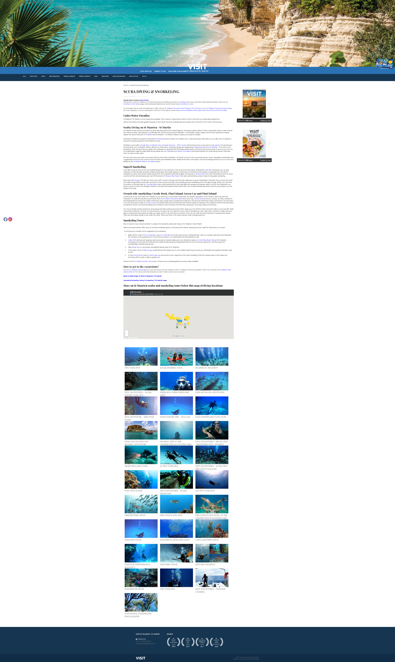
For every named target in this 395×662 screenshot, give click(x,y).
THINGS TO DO (160, 71)
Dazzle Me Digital (253, 659)
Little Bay (208, 170)
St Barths (149, 135)
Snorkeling (159, 139)
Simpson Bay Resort (172, 176)
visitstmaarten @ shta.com (145, 644)
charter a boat (151, 203)
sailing (183, 102)
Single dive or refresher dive (151, 145)
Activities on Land (186, 104)
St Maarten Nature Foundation (144, 161)
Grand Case (153, 255)
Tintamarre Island (176, 199)
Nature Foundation (184, 151)
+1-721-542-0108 (145, 641)
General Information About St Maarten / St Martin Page (145, 280)
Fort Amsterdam (150, 235)
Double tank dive (169, 145)
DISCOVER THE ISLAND (177, 71)
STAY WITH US (146, 71)
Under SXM (132, 240)
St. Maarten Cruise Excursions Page (219, 108)
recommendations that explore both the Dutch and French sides (203, 110)
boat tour (136, 247)
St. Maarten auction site (142, 261)
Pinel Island (165, 199)
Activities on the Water (131, 104)
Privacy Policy (254, 657)
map (168, 151)
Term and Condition (242, 657)
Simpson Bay (200, 174)
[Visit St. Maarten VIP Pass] (384, 64)
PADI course (181, 145)
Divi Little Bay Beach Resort (206, 240)
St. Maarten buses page (137, 270)
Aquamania (198, 147)
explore (217, 145)
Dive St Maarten (212, 147)
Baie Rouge (135, 180)
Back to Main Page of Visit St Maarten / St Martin (142, 276)
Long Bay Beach (152, 184)
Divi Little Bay (165, 235)
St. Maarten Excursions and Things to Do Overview (183, 108)
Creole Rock (198, 199)
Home (125, 85)
